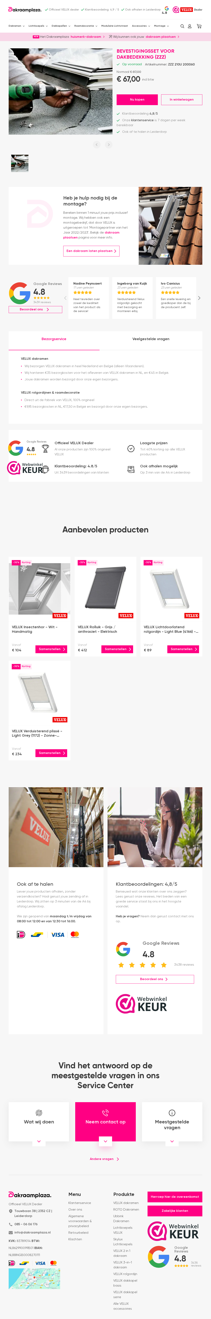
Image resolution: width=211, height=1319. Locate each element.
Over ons (75, 1209)
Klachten (75, 1239)
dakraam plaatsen (161, 36)
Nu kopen (137, 99)
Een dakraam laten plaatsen (90, 251)
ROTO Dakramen (126, 1209)
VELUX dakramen (126, 1203)
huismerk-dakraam (86, 36)
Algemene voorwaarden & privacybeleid (80, 1221)
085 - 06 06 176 (26, 1224)
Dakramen (15, 26)
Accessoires (139, 26)
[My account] (189, 26)
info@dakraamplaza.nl (32, 1232)
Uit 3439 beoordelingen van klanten (82, 472)
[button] (182, 26)
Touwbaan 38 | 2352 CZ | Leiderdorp (33, 1214)
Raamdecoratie (84, 26)
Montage (159, 26)
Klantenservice (79, 1203)
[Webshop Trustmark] (176, 9)
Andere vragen (102, 1159)
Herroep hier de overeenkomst (175, 1197)
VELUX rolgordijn (125, 1274)
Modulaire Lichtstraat (114, 26)
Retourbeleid (78, 1233)
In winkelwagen (182, 99)
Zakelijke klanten (175, 1211)
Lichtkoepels (36, 26)
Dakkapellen (59, 26)
